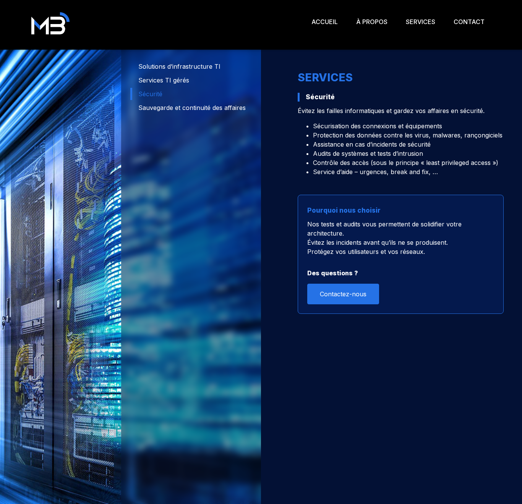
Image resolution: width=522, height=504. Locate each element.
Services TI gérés (163, 80)
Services (420, 22)
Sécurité (150, 94)
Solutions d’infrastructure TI (179, 66)
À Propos (371, 22)
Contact (469, 22)
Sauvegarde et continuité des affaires (192, 107)
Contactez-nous (343, 294)
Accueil (324, 22)
